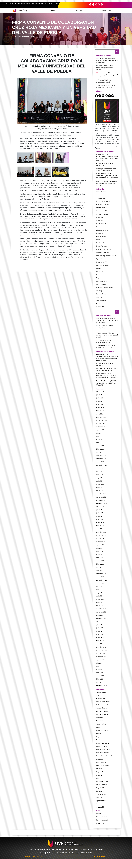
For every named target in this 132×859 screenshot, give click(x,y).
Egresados (99, 233)
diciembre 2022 (101, 532)
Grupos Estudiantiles (102, 252)
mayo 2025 (99, 439)
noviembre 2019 (101, 650)
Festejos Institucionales (103, 249)
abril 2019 (99, 672)
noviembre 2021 (101, 574)
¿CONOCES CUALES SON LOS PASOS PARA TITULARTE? (106, 183)
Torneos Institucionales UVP (104, 171)
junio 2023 (99, 513)
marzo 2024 (100, 484)
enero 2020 (99, 644)
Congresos (99, 217)
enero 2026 (99, 414)
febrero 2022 (100, 564)
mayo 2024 (99, 478)
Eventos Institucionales (103, 243)
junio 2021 (99, 589)
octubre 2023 (100, 500)
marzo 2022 (100, 561)
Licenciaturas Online (102, 265)
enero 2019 (99, 682)
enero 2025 (99, 452)
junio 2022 (99, 551)
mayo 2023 (99, 516)
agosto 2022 (100, 545)
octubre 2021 (100, 577)
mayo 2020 (99, 631)
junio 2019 (99, 666)
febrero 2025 (100, 449)
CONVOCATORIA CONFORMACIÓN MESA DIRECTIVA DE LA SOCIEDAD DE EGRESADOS (107, 158)
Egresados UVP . (101, 154)
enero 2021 (99, 605)
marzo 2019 (100, 676)
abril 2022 (99, 558)
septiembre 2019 (101, 657)
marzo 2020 (100, 637)
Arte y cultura (100, 198)
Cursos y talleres (101, 224)
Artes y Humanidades (103, 201)
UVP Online (78, 10)
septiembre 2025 (101, 427)
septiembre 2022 (101, 542)
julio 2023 (99, 510)
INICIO (53, 10)
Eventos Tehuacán (101, 246)
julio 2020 (99, 625)
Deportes (99, 227)
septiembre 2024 (101, 465)
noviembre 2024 (101, 459)
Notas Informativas (102, 281)
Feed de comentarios (102, 820)
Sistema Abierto (101, 294)
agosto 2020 (100, 621)
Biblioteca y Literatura (103, 204)
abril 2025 (99, 443)
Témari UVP (99, 297)
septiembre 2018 (101, 685)
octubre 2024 (100, 462)
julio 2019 (99, 663)
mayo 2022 (99, 554)
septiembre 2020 (101, 618)
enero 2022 (99, 567)
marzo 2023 (100, 522)
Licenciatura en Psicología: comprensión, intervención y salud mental (107, 75)
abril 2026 (99, 404)
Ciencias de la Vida (102, 214)
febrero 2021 (100, 602)
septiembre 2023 (101, 503)
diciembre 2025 (101, 417)
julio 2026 (99, 395)
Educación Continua (102, 230)
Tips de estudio (101, 300)
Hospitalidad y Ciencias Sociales (106, 255)
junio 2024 (99, 474)
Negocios (99, 278)
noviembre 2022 (101, 535)
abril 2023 (99, 519)
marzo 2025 (100, 446)
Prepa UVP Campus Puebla (104, 287)
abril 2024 (99, 481)
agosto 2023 (100, 506)
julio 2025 (99, 433)
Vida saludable (100, 307)
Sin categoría (100, 291)
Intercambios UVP (101, 262)
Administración (101, 192)
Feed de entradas (101, 817)
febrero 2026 (100, 411)
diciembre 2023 (101, 494)
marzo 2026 (100, 407)
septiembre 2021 (101, 580)
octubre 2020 (100, 615)
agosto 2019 (100, 660)
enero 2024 (99, 490)
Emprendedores (101, 236)
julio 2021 (99, 586)
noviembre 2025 (101, 420)
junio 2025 (99, 436)
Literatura (99, 268)
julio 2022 (99, 548)
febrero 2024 (100, 487)
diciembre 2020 (101, 609)
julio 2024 (99, 471)
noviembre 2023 (101, 497)
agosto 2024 (100, 468)
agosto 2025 (100, 430)
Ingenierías (99, 259)
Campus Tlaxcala (101, 208)
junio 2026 (99, 398)
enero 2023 (99, 529)
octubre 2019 (100, 653)
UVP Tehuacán (106, 10)
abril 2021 (99, 596)
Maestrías (99, 275)
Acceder (98, 813)
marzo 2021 (100, 599)
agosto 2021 (100, 583)
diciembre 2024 (101, 455)
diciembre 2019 (101, 647)
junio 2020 (99, 628)
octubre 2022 (100, 538)
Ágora (98, 195)
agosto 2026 (100, 391)
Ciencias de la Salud (102, 211)
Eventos (98, 239)
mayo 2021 (99, 593)
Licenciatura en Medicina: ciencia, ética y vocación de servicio (105, 67)
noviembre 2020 (101, 612)
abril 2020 (99, 634)
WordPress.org (100, 823)
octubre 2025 (100, 423)
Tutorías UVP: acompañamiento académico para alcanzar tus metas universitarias (33, 3)
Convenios (99, 220)
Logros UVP (99, 271)
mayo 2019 (99, 669)
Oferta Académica (101, 284)
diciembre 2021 (101, 570)
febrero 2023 (100, 526)
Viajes (98, 303)
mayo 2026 (99, 401)
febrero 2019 (100, 679)
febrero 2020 (100, 641)
